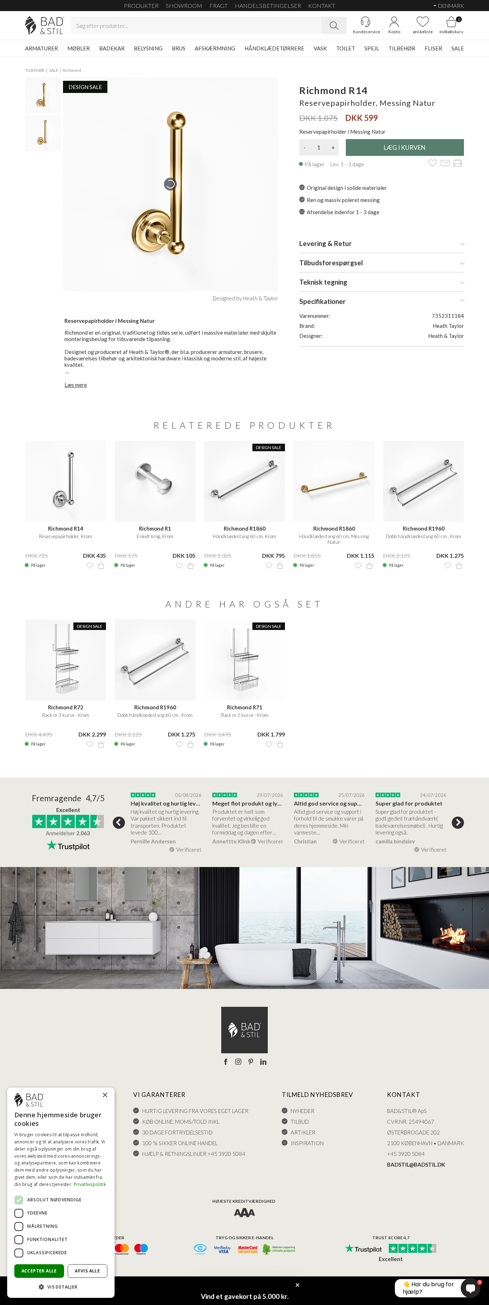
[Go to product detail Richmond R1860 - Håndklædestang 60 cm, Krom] (244, 481)
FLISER (433, 48)
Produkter (141, 5)
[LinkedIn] (263, 1062)
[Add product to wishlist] (90, 566)
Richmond (72, 70)
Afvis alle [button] (87, 1271)
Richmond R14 (65, 528)
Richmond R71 (244, 707)
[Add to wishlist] (432, 163)
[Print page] (457, 163)
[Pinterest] (251, 1062)
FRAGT (218, 5)
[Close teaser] (297, 1285)
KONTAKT (321, 5)
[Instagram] (238, 1062)
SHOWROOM (184, 5)
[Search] (334, 25)
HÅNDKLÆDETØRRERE (274, 48)
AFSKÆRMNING (215, 48)
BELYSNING (148, 48)
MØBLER (78, 48)
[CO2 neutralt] (279, 1250)
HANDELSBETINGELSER (268, 5)
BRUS (178, 48)
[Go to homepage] (44, 25)
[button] (60, 1286)
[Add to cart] (101, 566)
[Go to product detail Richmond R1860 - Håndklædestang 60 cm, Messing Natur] (334, 481)
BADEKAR (112, 48)
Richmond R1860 (245, 528)
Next (458, 823)
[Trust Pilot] (363, 1249)
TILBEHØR (401, 48)
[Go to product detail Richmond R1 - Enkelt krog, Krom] (155, 481)
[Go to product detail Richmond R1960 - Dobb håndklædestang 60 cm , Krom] (423, 481)
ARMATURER (41, 48)
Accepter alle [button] (39, 1271)
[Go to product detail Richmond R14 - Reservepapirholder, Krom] (65, 481)
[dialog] (61, 1193)
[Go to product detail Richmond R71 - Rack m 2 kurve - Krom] (244, 660)
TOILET (345, 48)
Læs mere (75, 384)
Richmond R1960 (424, 528)
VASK (320, 48)
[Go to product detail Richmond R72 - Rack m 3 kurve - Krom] (65, 660)
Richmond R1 (155, 528)
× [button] (104, 1095)
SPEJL (371, 48)
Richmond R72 (65, 707)
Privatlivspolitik (90, 1184)
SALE (457, 48)
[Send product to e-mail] (445, 163)
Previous (119, 823)
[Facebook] (226, 1062)
